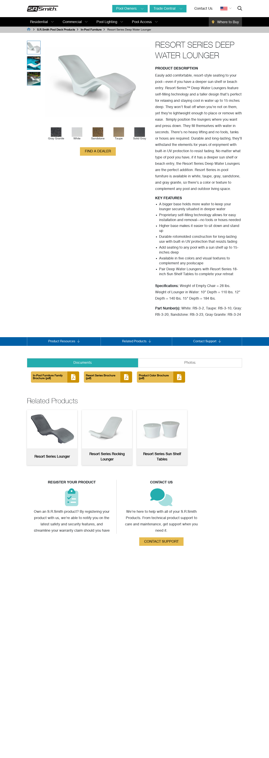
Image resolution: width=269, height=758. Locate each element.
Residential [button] (39, 22)
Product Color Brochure (154, 377)
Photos (190, 363)
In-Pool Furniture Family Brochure (48, 377)
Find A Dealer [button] (98, 151)
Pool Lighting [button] (107, 22)
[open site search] (239, 9)
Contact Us (203, 8)
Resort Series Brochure (100, 377)
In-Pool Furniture (91, 29)
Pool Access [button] (142, 22)
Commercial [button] (73, 22)
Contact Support (161, 541)
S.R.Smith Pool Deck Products (56, 29)
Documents (82, 363)
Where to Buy (227, 22)
